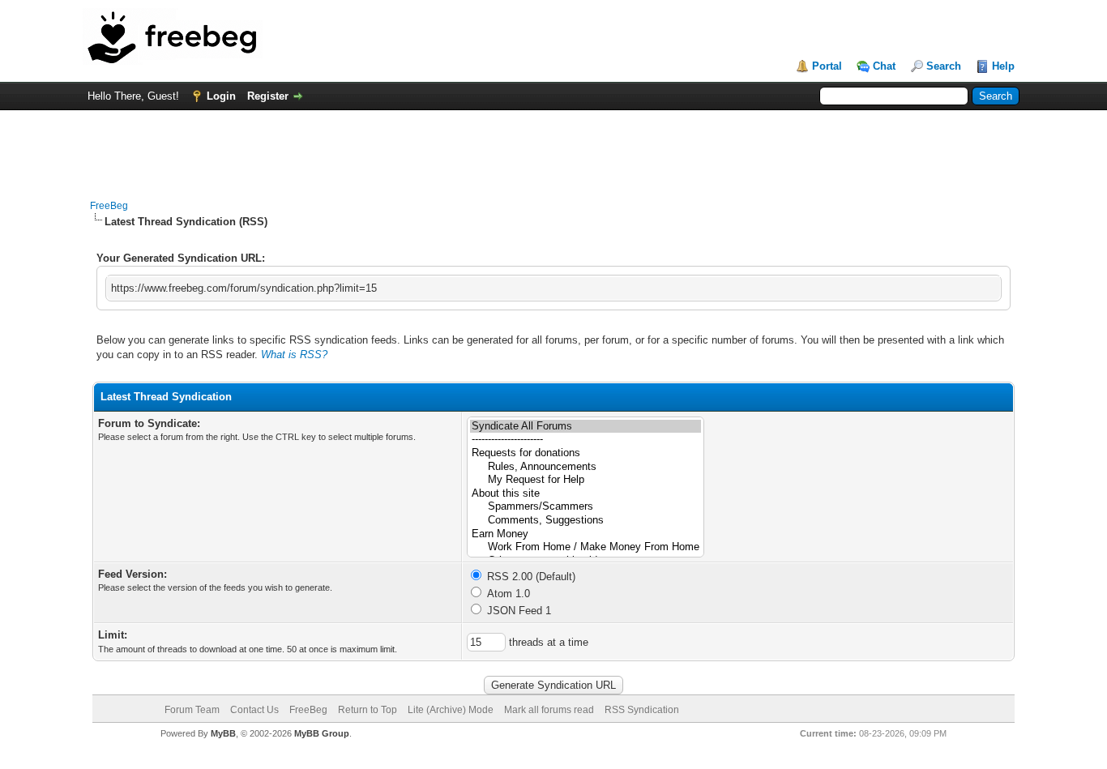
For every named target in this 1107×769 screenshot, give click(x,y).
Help (1003, 66)
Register (268, 96)
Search (943, 66)
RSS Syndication (642, 710)
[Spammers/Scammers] (585, 507)
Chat (884, 66)
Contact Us (254, 710)
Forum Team (192, 710)
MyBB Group (321, 733)
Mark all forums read (549, 710)
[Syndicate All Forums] (585, 427)
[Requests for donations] (585, 453)
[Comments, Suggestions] (585, 521)
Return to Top (367, 710)
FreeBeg (109, 205)
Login (221, 96)
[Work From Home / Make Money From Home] (585, 547)
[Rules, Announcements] (585, 467)
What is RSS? (294, 354)
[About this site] (585, 494)
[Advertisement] (553, 146)
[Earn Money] (585, 534)
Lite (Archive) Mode (451, 710)
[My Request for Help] (585, 480)
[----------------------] (585, 439)
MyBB (223, 733)
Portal (827, 66)
